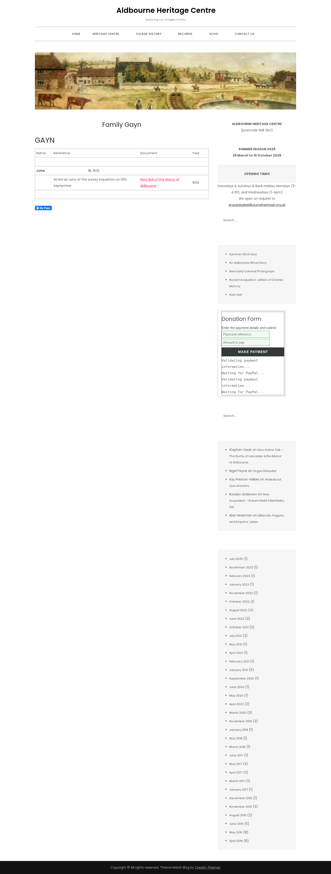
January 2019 (238, 730)
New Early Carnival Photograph (251, 271)
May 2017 (235, 764)
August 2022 (238, 610)
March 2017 (237, 781)
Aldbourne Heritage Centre (166, 10)
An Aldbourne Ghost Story (248, 263)
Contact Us (245, 34)
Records (185, 34)
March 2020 (237, 713)
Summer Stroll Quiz (243, 254)
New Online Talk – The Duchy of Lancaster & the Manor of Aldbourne (256, 456)
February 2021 (239, 661)
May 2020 (236, 695)
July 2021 (235, 636)
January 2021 (238, 670)
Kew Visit (235, 295)
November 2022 (241, 593)
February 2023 (239, 576)
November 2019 (240, 721)
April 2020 (236, 704)
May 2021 (235, 644)
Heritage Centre (106, 34)
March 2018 (237, 747)
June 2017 (236, 755)
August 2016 (237, 815)
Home (76, 34)
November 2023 (241, 567)
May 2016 (235, 832)
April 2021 (236, 653)
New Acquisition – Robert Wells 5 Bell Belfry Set (256, 500)
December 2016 (240, 798)
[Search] (290, 220)
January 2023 (239, 584)
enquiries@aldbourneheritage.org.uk (257, 205)
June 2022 (236, 619)
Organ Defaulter (265, 471)
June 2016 (236, 824)
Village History (148, 34)
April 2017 (236, 772)
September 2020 (241, 678)
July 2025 (236, 559)
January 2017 (238, 789)
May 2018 (235, 738)
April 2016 (236, 841)
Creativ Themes (207, 867)
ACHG (213, 34)
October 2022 (239, 601)
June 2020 (236, 687)
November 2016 (240, 807)
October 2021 (239, 627)
